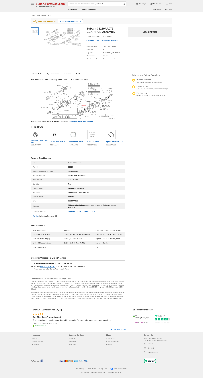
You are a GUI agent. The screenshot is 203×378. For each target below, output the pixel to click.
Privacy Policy (102, 369)
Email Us (150, 344)
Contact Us (157, 9)
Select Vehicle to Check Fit (70, 21)
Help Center (168, 9)
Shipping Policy (74, 211)
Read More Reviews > (120, 329)
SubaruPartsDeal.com (114, 298)
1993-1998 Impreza (97, 287)
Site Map (109, 345)
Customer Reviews (37, 341)
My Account (72, 338)
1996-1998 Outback (84, 287)
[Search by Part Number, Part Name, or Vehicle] (123, 3)
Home (33, 15)
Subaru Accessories (89, 9)
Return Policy (89, 211)
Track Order (72, 341)
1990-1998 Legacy (111, 287)
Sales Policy (80, 369)
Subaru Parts (72, 9)
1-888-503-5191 (153, 352)
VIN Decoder (35, 345)
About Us (34, 338)
